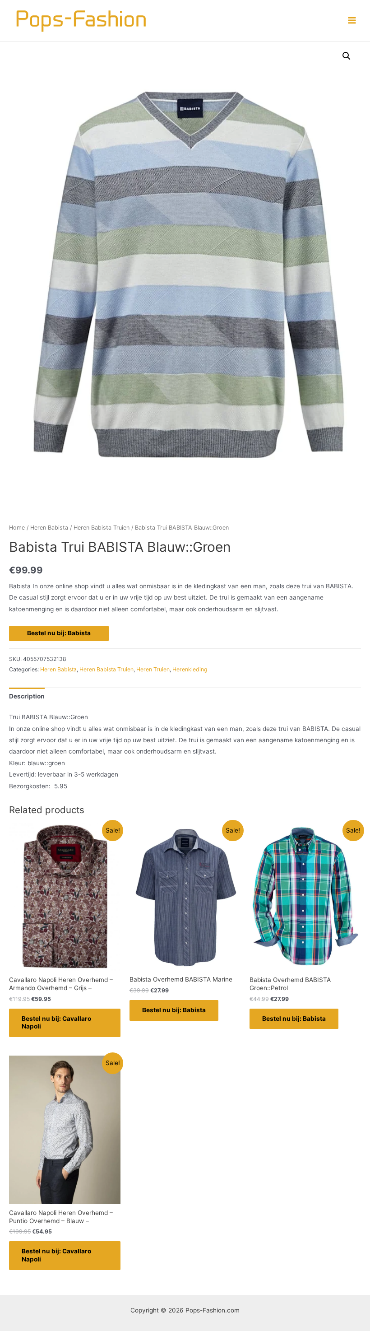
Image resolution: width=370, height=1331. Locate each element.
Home (17, 527)
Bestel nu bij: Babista (59, 633)
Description (27, 696)
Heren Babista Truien (102, 527)
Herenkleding (190, 669)
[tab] (27, 696)
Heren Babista (49, 527)
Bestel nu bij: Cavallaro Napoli (56, 1022)
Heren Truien (153, 669)
